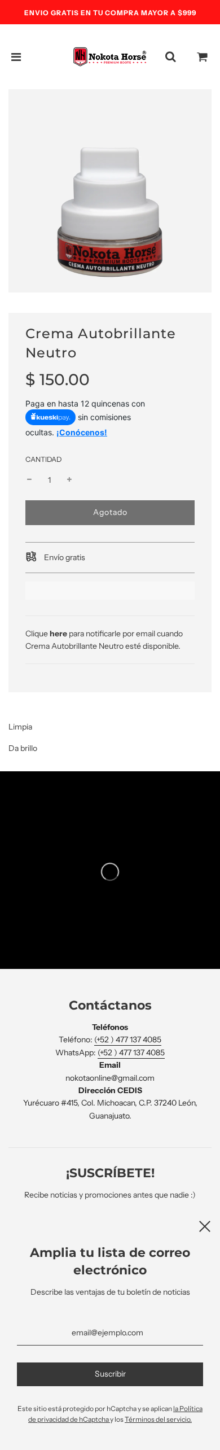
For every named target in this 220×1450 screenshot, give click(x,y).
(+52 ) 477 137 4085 (127, 1039)
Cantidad (43, 459)
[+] (69, 480)
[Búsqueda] (170, 57)
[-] (29, 480)
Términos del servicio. (158, 1419)
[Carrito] (202, 57)
